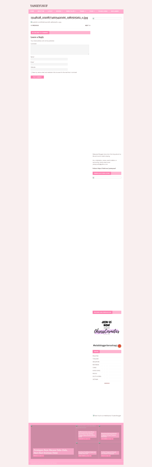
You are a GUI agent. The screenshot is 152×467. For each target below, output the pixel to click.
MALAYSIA (95, 356)
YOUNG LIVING (102, 11)
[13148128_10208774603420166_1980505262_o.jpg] (46, 22)
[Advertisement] (107, 398)
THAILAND (96, 359)
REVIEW (58, 11)
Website (33, 67)
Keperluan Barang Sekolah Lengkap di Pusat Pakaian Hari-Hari (108, 435)
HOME (32, 11)
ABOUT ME (41, 11)
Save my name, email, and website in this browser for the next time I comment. (54, 72)
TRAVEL (82, 11)
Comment (33, 43)
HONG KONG (96, 370)
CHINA (94, 367)
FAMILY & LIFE (70, 11)
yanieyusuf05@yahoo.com (100, 164)
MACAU (95, 373)
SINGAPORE (96, 362)
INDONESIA (96, 364)
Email (32, 62)
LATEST (50, 11)
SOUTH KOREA (97, 376)
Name (32, 57)
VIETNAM (95, 379)
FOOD (91, 11)
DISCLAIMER (115, 11)
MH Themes (54, 463)
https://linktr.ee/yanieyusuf (106, 168)
